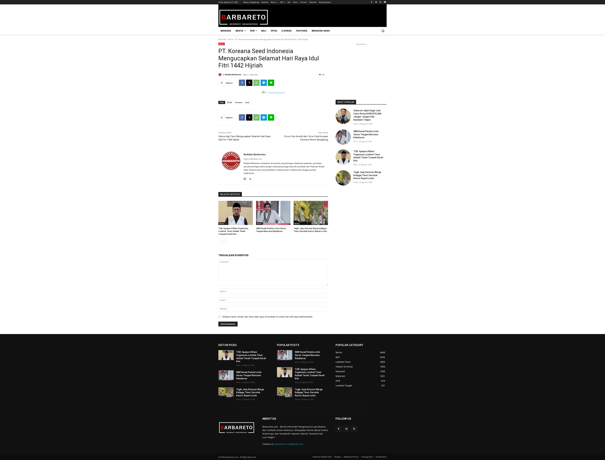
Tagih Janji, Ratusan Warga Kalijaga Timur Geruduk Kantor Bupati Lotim (367, 175)
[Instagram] (376, 2)
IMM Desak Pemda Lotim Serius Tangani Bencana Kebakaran (366, 134)
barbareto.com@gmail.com (289, 444)
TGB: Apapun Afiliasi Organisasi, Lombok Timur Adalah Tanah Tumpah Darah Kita (233, 231)
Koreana (238, 102)
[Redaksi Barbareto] (220, 74)
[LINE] (271, 83)
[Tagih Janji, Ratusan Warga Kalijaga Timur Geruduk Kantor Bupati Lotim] (311, 213)
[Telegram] (264, 83)
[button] (383, 31)
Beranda (222, 39)
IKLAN (229, 102)
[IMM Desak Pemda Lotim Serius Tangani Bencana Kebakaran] (273, 213)
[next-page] (225, 242)
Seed (247, 102)
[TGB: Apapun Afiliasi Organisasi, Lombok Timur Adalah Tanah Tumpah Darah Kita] (235, 213)
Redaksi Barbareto (233, 74)
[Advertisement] (361, 65)
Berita (230, 39)
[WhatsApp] (256, 83)
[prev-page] (220, 242)
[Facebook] (372, 2)
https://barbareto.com (253, 159)
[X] (380, 2)
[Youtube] (385, 2)
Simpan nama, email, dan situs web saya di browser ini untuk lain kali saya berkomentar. (267, 316)
